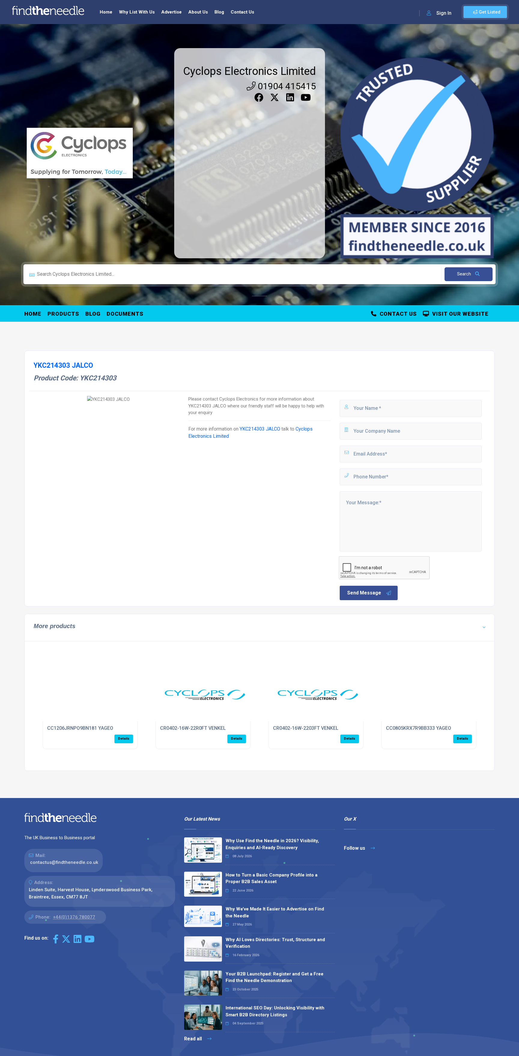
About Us (198, 12)
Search (464, 274)
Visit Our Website (459, 314)
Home (106, 12)
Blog (219, 12)
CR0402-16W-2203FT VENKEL (305, 728)
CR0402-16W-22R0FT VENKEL (193, 728)
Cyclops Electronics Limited (249, 71)
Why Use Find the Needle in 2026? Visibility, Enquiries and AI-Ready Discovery (272, 844)
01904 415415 (286, 86)
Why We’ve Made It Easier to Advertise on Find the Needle (275, 912)
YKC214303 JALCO (260, 429)
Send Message (364, 593)
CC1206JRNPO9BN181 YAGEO (80, 728)
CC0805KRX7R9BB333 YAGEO (418, 728)
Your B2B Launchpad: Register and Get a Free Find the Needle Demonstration (274, 977)
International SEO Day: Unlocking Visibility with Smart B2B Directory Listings (275, 1011)
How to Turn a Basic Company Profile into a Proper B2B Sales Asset (271, 878)
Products (63, 314)
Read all (193, 1039)
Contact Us (242, 12)
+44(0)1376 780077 (74, 917)
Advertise (171, 12)
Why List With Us (137, 12)
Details (123, 739)
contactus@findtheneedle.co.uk (64, 862)
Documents (125, 314)
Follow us (355, 848)
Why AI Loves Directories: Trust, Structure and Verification (275, 943)
